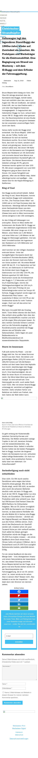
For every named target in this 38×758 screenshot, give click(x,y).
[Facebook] (19, 591)
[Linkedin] (19, 604)
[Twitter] (19, 600)
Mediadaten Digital (19, 728)
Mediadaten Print (19, 726)
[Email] (19, 608)
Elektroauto (7, 81)
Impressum (19, 732)
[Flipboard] (19, 596)
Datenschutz (19, 735)
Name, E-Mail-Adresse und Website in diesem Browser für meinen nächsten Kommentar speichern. (16, 695)
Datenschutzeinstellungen (19, 739)
